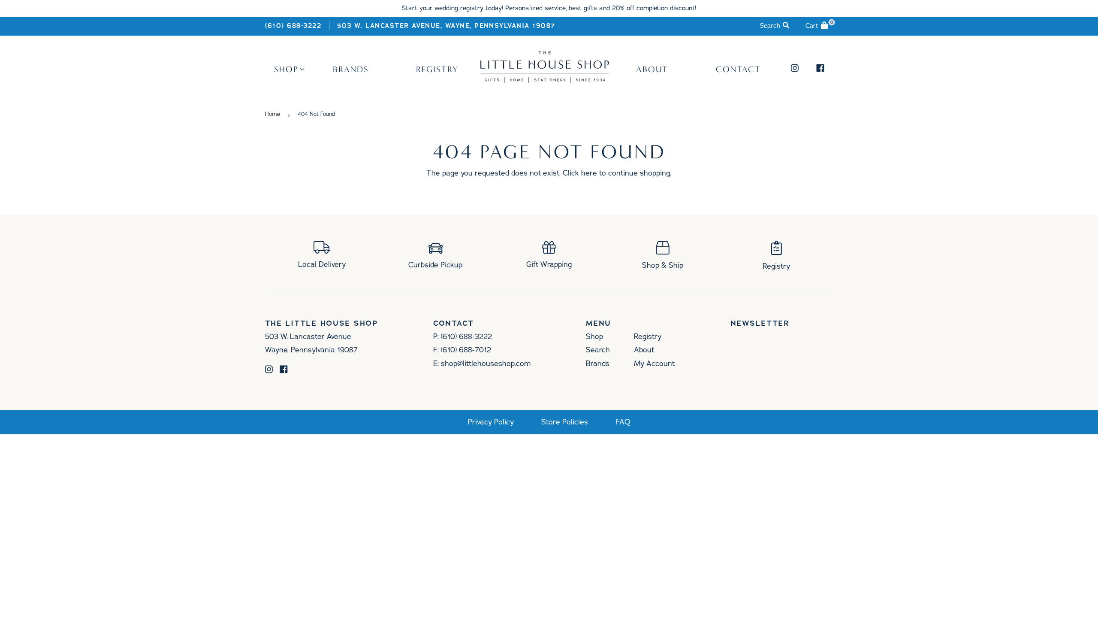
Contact (738, 69)
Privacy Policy (491, 422)
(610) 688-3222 (293, 25)
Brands (351, 69)
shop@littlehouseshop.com (486, 363)
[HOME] (544, 80)
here (589, 173)
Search (598, 350)
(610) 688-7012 (466, 350)
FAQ (622, 422)
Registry (437, 69)
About (652, 69)
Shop (286, 69)
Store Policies (564, 422)
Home (272, 114)
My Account (654, 363)
